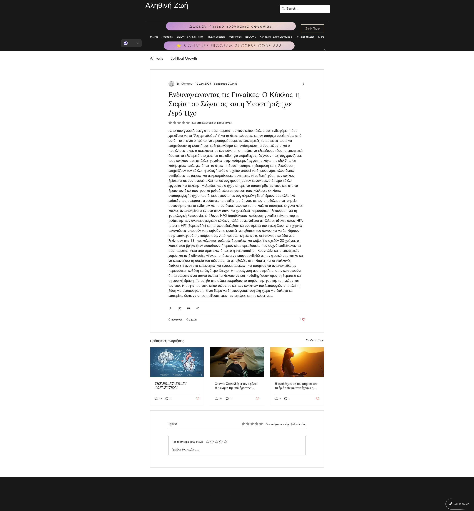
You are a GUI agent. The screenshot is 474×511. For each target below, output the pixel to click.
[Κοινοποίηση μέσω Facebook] (170, 308)
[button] (324, 49)
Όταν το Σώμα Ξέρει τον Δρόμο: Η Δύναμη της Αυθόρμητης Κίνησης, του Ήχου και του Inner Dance (236, 386)
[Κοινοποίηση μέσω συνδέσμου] (197, 308)
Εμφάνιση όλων (315, 340)
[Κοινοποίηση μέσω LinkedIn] (188, 308)
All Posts (156, 58)
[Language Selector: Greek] (131, 43)
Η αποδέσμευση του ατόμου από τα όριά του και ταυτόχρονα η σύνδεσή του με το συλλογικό (296, 386)
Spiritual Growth (184, 58)
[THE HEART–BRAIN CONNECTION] (177, 362)
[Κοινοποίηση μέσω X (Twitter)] (179, 308)
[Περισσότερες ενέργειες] (303, 83)
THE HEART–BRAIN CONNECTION (170, 386)
